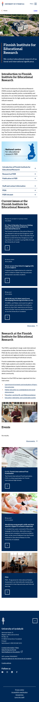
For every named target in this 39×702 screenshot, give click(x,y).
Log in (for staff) (19, 697)
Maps (17, 647)
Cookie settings (6, 663)
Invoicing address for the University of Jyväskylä (16, 658)
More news (31, 326)
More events (30, 441)
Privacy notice (19, 690)
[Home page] (13, 4)
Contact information (8, 647)
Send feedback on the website (11, 652)
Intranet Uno (20, 695)
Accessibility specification (20, 692)
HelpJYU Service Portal (9, 650)
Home (5, 10)
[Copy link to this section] (36, 74)
